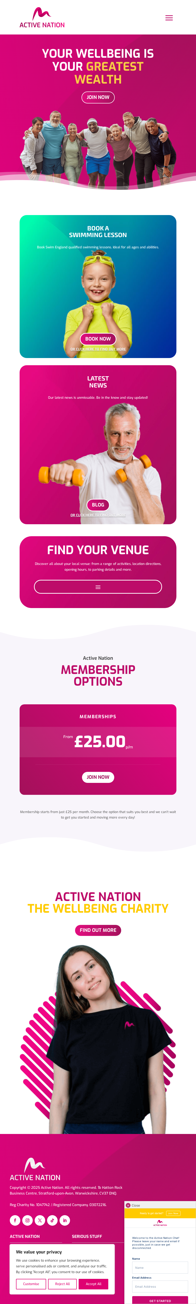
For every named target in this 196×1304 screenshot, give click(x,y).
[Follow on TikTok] (52, 1220)
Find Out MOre (98, 930)
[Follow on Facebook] (15, 1220)
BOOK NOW (98, 339)
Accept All (93, 1284)
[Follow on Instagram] (27, 1220)
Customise (31, 1284)
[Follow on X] (40, 1220)
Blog (98, 505)
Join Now (98, 97)
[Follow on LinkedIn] (65, 1220)
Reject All (62, 1284)
